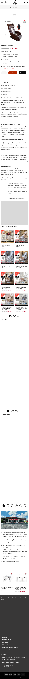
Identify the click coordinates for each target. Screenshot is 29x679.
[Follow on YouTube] (13, 666)
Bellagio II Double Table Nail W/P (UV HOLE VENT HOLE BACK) (21, 588)
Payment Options (6, 639)
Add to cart (13, 72)
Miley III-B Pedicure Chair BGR (6, 288)
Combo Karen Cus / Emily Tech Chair (6, 455)
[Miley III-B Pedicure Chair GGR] (7, 300)
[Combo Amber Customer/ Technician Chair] (7, 467)
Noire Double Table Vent (6, 360)
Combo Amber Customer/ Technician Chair (7, 477)
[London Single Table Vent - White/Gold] (21, 372)
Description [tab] (4, 82)
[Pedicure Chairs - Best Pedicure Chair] (15, 2)
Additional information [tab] (8, 85)
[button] (2, 2)
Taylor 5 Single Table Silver (21, 339)
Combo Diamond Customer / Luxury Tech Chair (20, 477)
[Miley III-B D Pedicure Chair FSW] (21, 300)
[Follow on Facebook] (2, 666)
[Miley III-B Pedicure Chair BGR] (7, 278)
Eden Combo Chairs (7, 433)
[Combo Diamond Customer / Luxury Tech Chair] (21, 467)
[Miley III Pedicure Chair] (7, 236)
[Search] (5, 2)
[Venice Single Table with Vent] (21, 351)
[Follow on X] (10, 666)
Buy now (22, 72)
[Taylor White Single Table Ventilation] (21, 393)
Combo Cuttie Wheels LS (7, 498)
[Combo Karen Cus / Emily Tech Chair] (7, 446)
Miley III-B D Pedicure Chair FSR (21, 267)
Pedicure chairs (16, 545)
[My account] (24, 2)
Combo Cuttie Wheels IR (21, 498)
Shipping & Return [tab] (6, 91)
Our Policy (5, 642)
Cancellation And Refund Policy (10, 647)
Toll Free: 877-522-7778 (14, 196)
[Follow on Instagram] (5, 666)
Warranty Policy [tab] (6, 88)
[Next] (18, 316)
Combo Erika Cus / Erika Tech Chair (20, 434)
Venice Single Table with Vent (20, 360)
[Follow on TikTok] (7, 666)
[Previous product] (14, 15)
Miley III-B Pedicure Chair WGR (21, 288)
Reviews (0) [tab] (4, 94)
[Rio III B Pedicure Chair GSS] (21, 236)
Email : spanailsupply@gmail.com (16, 198)
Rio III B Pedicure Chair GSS (20, 246)
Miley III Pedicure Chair (6, 246)
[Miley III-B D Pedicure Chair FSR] (21, 257)
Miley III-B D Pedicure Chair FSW (21, 309)
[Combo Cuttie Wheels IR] (21, 489)
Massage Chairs (14, 12)
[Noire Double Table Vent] (7, 351)
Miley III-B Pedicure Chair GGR (6, 309)
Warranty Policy (6, 644)
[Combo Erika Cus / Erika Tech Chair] (21, 425)
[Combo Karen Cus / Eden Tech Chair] (21, 446)
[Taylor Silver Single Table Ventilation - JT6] (7, 393)
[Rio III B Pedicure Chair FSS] (7, 257)
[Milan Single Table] (7, 330)
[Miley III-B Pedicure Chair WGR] (21, 278)
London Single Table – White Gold (7, 381)
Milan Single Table (6, 338)
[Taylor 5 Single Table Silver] (21, 330)
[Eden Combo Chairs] (7, 425)
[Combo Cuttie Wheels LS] (7, 489)
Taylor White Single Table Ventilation (20, 402)
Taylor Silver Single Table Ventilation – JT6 (6, 403)
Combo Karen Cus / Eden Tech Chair (21, 455)
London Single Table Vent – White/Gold (21, 381)
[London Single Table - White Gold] (7, 372)
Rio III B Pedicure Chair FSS (6, 267)
